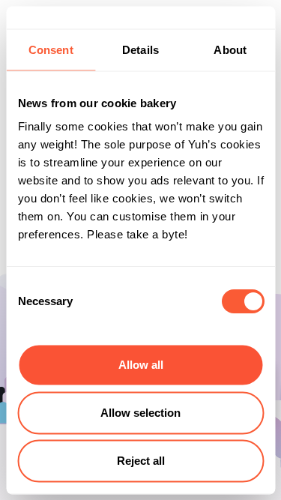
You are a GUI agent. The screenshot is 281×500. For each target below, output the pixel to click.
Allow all (140, 364)
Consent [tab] (50, 49)
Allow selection (140, 412)
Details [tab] (140, 49)
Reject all (141, 460)
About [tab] (230, 49)
